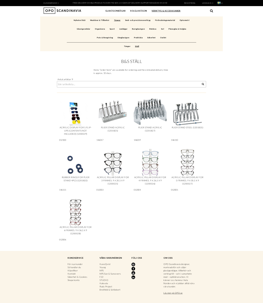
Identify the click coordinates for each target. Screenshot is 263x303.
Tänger (117, 20)
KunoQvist (105, 264)
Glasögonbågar (115, 11)
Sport (112, 29)
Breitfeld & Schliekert (110, 289)
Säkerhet (151, 37)
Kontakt (72, 273)
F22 (101, 277)
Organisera (100, 29)
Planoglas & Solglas (177, 29)
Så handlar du (74, 267)
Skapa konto (74, 280)
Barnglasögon (138, 29)
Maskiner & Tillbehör (99, 20)
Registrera (189, 3)
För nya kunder (75, 264)
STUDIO (104, 280)
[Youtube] (134, 273)
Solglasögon (138, 11)
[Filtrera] (203, 84)
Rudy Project (106, 286)
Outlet (163, 37)
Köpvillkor (73, 270)
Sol (162, 29)
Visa (75, 121)
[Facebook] (134, 269)
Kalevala (104, 283)
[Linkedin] (134, 277)
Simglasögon (123, 37)
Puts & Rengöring (105, 37)
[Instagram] (134, 264)
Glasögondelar (83, 29)
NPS (102, 270)
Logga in (207, 3)
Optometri (184, 20)
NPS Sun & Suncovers (110, 273)
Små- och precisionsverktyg (138, 20)
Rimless (152, 29)
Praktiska (138, 37)
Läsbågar (123, 29)
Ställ (137, 46)
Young (103, 267)
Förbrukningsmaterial (165, 20)
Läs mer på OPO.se (173, 293)
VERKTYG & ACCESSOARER (166, 11)
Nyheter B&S (80, 20)
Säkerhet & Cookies (77, 277)
